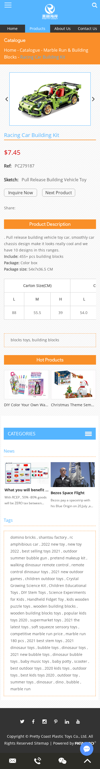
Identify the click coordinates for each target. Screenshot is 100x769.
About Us (62, 28)
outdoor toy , (68, 675)
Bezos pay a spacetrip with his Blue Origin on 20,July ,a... (72, 503)
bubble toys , (50, 647)
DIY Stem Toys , (35, 592)
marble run (20, 688)
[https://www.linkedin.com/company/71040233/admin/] (67, 721)
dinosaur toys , (75, 647)
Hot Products (50, 360)
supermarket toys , (47, 619)
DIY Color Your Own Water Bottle (33, 404)
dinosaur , (46, 681)
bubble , (73, 681)
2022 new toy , (54, 544)
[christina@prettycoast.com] (12, 761)
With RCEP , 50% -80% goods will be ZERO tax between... (26, 500)
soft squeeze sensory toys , (55, 626)
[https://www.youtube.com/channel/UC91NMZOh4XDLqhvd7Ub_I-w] (78, 721)
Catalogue (30, 50)
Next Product (58, 193)
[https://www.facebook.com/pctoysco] (33, 721)
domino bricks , (24, 537)
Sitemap (41, 743)
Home (12, 28)
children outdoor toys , (45, 578)
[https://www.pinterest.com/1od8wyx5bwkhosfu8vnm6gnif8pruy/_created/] (55, 721)
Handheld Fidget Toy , (47, 599)
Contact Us (87, 28)
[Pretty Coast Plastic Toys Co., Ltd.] (50, 12)
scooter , (81, 661)
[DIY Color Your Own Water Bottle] (26, 384)
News (9, 451)
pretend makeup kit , (68, 557)
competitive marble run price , (38, 633)
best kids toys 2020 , (39, 675)
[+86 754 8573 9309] (37, 761)
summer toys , (23, 681)
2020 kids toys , (59, 668)
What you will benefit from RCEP (35, 489)
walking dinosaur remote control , (40, 564)
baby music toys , (36, 661)
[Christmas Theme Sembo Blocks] (73, 384)
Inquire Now (20, 193)
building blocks (45, 339)
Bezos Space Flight (68, 492)
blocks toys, (21, 339)
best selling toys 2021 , (42, 551)
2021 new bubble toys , (31, 654)
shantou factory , (54, 537)
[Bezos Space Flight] (73, 474)
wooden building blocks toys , (37, 613)
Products (37, 28)
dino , (60, 681)
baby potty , (63, 661)
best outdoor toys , (27, 668)
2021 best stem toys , (46, 640)
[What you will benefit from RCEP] (27, 473)
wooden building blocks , (55, 606)
